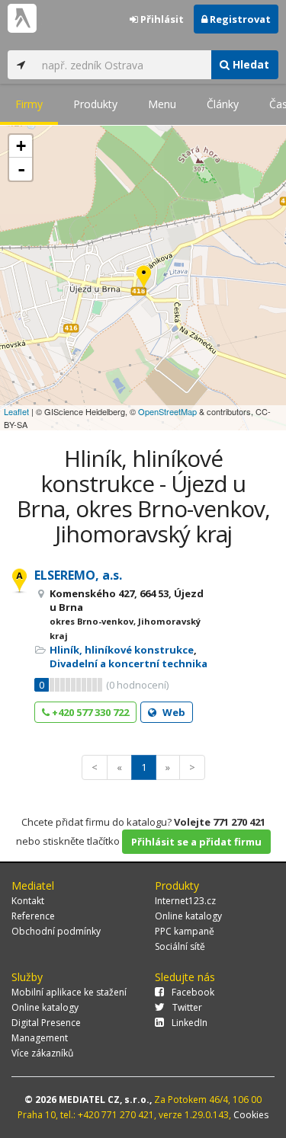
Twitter (187, 1007)
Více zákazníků (42, 1053)
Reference (33, 915)
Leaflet (16, 411)
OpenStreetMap (167, 411)
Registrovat (239, 19)
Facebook (193, 992)
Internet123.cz (185, 900)
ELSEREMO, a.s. (78, 575)
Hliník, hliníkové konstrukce (122, 650)
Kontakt (27, 900)
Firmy (29, 104)
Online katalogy (188, 915)
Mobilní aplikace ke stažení (69, 992)
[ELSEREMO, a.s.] (144, 278)
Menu (162, 104)
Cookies (250, 1114)
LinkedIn (189, 1022)
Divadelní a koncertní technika (128, 663)
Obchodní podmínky (56, 931)
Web (172, 712)
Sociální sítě (180, 946)
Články (223, 104)
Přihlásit (161, 19)
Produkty (95, 104)
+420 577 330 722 (89, 712)
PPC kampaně (184, 931)
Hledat (249, 64)
